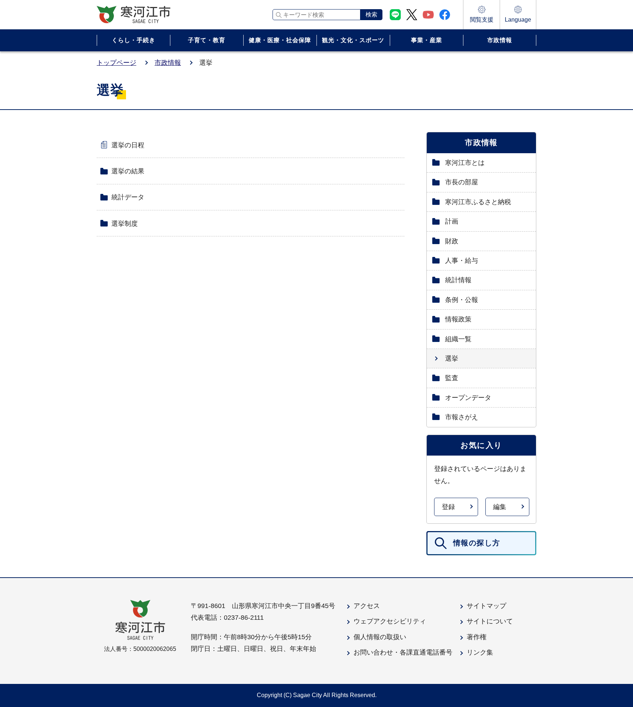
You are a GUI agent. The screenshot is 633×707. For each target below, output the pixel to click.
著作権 (476, 637)
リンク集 (480, 652)
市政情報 (168, 62)
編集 (499, 507)
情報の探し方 (476, 543)
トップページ (116, 62)
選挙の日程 (127, 145)
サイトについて (490, 621)
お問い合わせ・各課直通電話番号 (402, 652)
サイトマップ (486, 606)
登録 (448, 507)
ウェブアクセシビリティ (389, 621)
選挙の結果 (127, 171)
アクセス (366, 606)
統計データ (127, 197)
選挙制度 (124, 223)
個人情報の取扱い (379, 637)
